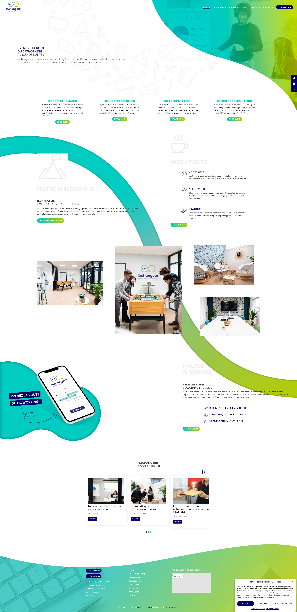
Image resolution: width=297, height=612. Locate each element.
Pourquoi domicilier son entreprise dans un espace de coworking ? (148, 509)
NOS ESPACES (218, 7)
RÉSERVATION (285, 7)
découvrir (62, 122)
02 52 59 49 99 (93, 570)
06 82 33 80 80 (93, 576)
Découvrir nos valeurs (50, 220)
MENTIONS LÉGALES (272, 609)
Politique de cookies (258, 609)
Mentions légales (144, 607)
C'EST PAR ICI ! (191, 429)
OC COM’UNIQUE (171, 607)
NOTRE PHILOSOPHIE (252, 7)
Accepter (246, 603)
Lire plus (93, 519)
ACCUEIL (206, 7)
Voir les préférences (283, 603)
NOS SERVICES (235, 7)
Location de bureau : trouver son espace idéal (189, 507)
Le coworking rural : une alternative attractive (101, 507)
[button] (292, 582)
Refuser (263, 603)
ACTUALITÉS (268, 7)
